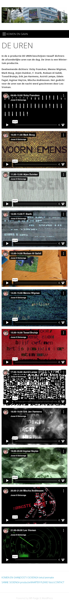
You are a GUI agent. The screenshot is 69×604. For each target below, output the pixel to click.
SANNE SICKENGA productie (16, 582)
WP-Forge (34, 598)
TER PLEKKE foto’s (45, 582)
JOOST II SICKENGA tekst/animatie (36, 577)
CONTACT (59, 582)
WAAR (33, 582)
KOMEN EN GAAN (10, 577)
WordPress (47, 598)
